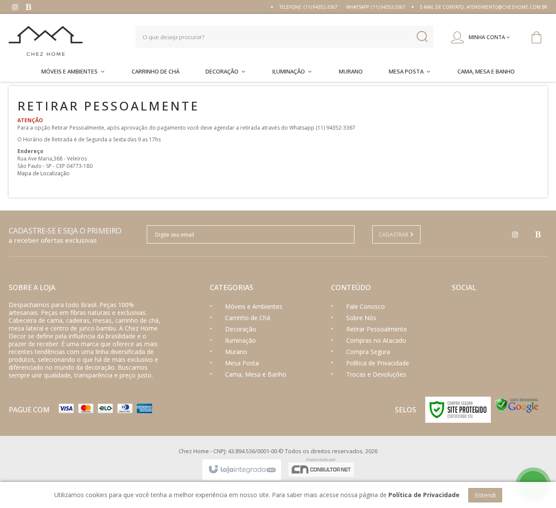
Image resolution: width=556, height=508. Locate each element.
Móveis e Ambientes (253, 306)
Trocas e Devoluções (376, 374)
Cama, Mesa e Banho (255, 374)
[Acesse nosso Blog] (28, 8)
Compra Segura (368, 352)
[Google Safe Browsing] (517, 404)
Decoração (240, 329)
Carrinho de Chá (247, 318)
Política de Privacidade (377, 363)
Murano (236, 352)
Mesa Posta (242, 363)
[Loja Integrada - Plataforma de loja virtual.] (241, 469)
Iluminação (240, 340)
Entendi (485, 495)
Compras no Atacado (376, 340)
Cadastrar (394, 234)
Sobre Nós (361, 318)
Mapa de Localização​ (43, 173)
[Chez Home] (63, 41)
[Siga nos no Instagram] (15, 8)
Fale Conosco (365, 306)
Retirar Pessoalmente (376, 329)
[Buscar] (422, 37)
